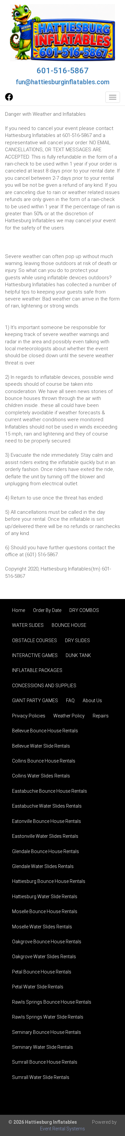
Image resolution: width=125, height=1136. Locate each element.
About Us (92, 700)
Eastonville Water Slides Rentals (45, 836)
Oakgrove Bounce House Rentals (46, 941)
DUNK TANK (78, 655)
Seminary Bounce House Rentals (46, 1032)
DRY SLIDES (77, 640)
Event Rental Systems (62, 1128)
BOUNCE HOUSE (69, 625)
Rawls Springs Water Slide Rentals (47, 1017)
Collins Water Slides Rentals (41, 775)
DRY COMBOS (84, 610)
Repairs (101, 715)
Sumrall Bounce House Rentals (44, 1062)
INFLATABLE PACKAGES (37, 670)
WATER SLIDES (28, 625)
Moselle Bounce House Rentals (44, 911)
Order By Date (47, 610)
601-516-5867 (63, 70)
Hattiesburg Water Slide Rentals (44, 896)
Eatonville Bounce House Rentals (46, 821)
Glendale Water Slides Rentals (43, 866)
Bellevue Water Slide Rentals (41, 746)
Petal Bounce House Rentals (41, 971)
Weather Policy (69, 715)
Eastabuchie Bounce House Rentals (49, 791)
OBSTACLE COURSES (34, 640)
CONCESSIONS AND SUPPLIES (44, 685)
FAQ (70, 700)
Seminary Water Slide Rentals (42, 1047)
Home (18, 610)
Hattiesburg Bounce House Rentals (48, 881)
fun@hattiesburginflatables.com (63, 82)
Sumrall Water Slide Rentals (40, 1077)
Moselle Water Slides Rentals (42, 926)
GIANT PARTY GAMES (35, 700)
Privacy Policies (28, 715)
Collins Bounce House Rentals (43, 761)
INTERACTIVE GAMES (35, 655)
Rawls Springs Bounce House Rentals (51, 1002)
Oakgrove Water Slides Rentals (44, 956)
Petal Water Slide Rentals (37, 986)
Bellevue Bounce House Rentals (45, 730)
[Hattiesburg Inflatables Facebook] (9, 99)
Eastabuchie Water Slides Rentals (47, 806)
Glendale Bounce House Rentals (45, 851)
